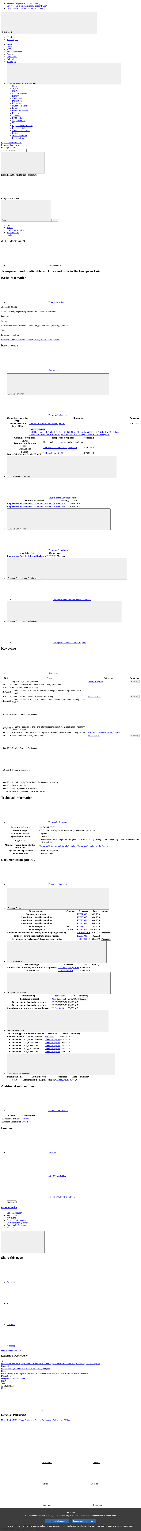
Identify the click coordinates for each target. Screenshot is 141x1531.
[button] (42, 1409)
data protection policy (88, 1526)
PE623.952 (82, 923)
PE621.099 (82, 914)
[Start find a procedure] (23, 163)
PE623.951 (82, 920)
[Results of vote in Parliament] (108, 724)
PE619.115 (49, 1036)
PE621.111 (82, 926)
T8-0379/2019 (94, 735)
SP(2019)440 (58, 1008)
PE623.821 (82, 929)
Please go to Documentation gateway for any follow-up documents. (30, 339)
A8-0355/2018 (94, 696)
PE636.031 (92, 732)
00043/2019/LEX (65, 970)
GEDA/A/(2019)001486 (109, 732)
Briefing (25, 1119)
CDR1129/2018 (62, 1080)
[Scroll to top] (23, 1242)
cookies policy (107, 1526)
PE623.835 (82, 917)
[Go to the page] (108, 779)
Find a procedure (8, 147)
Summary (134, 681)
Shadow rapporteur (37, 429)
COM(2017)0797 (95, 681)
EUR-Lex (26, 1122)
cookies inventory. (127, 1526)
